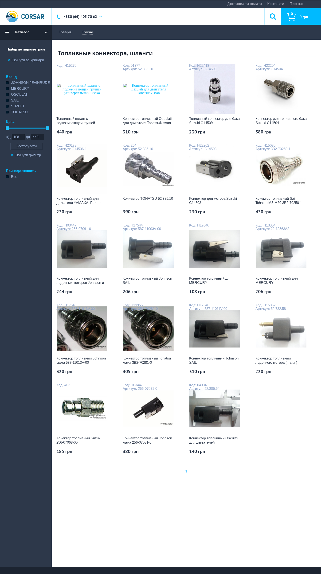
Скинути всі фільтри (28, 60)
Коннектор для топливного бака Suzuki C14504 (281, 121)
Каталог (22, 32)
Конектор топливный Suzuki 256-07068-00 (78, 440)
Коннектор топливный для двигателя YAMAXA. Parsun (78, 200)
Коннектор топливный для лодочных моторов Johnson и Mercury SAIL (80, 280)
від (8, 136)
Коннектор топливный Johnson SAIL (147, 280)
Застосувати (26, 146)
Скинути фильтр (28, 155)
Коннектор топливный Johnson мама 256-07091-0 (147, 440)
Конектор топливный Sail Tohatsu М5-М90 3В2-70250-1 (278, 200)
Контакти (275, 3)
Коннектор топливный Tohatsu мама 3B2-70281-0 (147, 360)
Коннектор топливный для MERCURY (210, 280)
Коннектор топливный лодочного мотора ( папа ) (276, 360)
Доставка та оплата (244, 3)
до (28, 136)
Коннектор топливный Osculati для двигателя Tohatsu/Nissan (147, 121)
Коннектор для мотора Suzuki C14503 (213, 200)
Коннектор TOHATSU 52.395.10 (148, 198)
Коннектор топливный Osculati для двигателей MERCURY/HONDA (213, 440)
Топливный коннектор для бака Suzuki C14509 (214, 121)
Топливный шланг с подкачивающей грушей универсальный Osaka (75, 121)
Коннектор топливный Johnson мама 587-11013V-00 (81, 360)
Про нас (297, 3)
